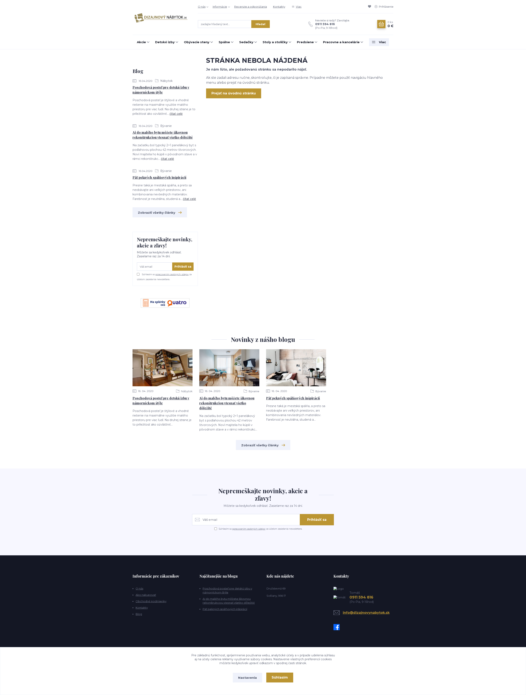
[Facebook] (337, 627)
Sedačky (246, 42)
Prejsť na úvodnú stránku (233, 93)
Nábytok (166, 81)
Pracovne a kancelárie (341, 42)
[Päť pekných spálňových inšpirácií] (296, 367)
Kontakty (279, 6)
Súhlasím (280, 677)
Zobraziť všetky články (156, 213)
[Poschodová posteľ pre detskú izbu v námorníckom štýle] (163, 367)
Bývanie (165, 126)
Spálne (224, 42)
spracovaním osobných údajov (172, 274)
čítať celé (176, 114)
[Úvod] (161, 17)
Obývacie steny (196, 42)
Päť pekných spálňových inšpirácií (159, 177)
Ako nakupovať (146, 594)
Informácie (220, 6)
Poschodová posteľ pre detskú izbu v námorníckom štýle (161, 89)
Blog (139, 614)
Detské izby (165, 42)
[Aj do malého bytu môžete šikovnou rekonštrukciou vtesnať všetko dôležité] (229, 367)
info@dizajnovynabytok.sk (366, 613)
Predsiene (305, 42)
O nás (201, 6)
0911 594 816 (325, 24)
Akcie (141, 42)
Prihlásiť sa (182, 266)
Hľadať (260, 24)
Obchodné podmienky (151, 601)
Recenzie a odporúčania (250, 6)
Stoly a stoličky (275, 42)
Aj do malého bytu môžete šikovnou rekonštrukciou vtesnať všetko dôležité (163, 134)
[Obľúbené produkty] (370, 6)
